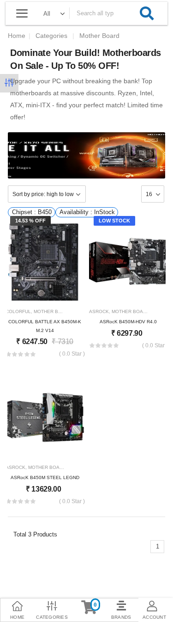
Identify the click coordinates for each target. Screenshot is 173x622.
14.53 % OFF (30, 220)
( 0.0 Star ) (72, 354)
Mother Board (53, 311)
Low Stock (114, 220)
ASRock (99, 311)
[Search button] (147, 13)
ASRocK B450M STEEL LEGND (45, 477)
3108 (156, 311)
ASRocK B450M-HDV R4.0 (128, 321)
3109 (72, 467)
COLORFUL (18, 311)
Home (16, 35)
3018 (78, 311)
